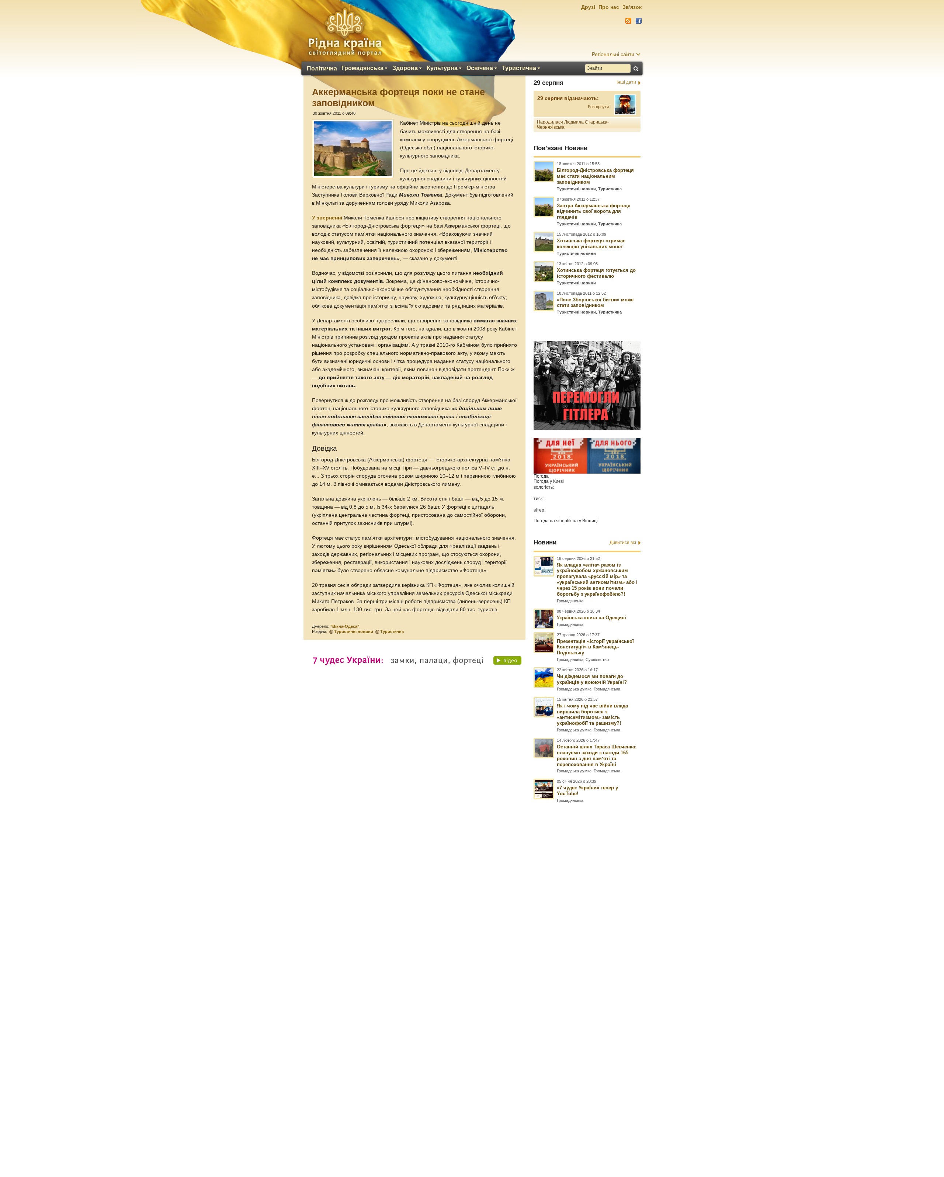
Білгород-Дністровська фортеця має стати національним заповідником (595, 176)
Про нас (608, 7)
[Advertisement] (472, 976)
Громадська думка (574, 689)
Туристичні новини (353, 631)
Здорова (405, 68)
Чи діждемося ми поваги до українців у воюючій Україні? (592, 679)
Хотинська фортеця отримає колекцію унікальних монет (591, 243)
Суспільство (597, 659)
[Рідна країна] (344, 31)
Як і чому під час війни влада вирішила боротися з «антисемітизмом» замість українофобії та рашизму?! (592, 714)
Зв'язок (632, 7)
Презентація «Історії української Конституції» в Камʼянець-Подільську (595, 647)
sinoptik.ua (567, 520)
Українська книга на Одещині (591, 617)
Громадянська (362, 68)
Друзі (588, 7)
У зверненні (327, 218)
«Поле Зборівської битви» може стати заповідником (595, 302)
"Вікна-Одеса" (344, 626)
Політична (322, 69)
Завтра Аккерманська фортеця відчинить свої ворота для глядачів (594, 211)
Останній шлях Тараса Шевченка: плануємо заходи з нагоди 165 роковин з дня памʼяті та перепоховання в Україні (596, 755)
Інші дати (626, 82)
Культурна (442, 68)
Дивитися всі (623, 542)
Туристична (519, 68)
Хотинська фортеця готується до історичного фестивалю (596, 273)
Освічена (479, 68)
